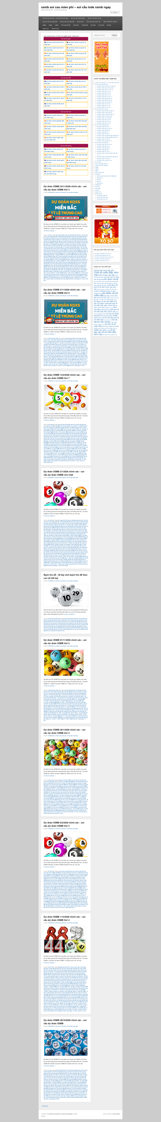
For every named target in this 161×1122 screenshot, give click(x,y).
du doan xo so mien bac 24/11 (63, 239)
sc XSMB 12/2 (79, 442)
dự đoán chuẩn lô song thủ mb (104, 116)
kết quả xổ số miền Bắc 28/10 (79, 1084)
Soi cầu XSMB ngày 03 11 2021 (65, 362)
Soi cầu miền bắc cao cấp (94, 18)
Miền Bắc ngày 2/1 (79, 544)
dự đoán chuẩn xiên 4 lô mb (104, 123)
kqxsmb (84, 259)
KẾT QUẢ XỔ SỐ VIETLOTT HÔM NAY (107, 176)
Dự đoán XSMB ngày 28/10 (57, 1081)
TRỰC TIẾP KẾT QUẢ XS (110, 21)
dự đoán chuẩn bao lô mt (103, 126)
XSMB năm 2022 (47, 565)
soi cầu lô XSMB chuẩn (72, 448)
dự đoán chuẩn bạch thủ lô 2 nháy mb (106, 86)
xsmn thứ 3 (62, 907)
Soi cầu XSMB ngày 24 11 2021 (63, 273)
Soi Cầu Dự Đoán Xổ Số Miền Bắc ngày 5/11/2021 (76, 356)
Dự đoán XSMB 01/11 (72, 699)
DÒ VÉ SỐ (101, 25)
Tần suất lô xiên (71, 274)
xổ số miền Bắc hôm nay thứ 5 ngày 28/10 (56, 1097)
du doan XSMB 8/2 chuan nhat (58, 875)
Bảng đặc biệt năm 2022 (77, 520)
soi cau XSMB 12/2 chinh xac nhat (66, 453)
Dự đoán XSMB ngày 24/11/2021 (74, 253)
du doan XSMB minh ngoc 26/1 (79, 787)
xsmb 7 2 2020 (69, 906)
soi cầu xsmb (73, 271)
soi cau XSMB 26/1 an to (64, 805)
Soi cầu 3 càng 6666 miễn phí (70, 262)
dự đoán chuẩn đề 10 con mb (104, 96)
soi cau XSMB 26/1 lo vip (49, 807)
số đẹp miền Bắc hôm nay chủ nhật (61, 546)
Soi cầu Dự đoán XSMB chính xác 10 (60, 997)
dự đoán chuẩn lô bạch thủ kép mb (105, 111)
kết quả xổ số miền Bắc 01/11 (61, 705)
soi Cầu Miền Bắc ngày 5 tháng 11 (76, 359)
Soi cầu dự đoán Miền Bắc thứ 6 (56, 356)
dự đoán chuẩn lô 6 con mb (103, 105)
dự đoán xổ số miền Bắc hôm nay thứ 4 (74, 977)
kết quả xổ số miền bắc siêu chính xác (78, 543)
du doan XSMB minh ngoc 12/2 (68, 432)
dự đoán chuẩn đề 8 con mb (104, 95)
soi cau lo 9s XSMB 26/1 (70, 799)
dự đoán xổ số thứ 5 (53, 1079)
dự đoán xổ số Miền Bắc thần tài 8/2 (78, 885)
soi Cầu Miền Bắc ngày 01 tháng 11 (70, 713)
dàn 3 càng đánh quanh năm (75, 238)
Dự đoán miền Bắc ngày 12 (52, 976)
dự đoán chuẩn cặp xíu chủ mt (104, 128)
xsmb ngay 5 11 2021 (79, 365)
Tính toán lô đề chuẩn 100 (93, 21)
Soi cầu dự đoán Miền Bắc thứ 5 (64, 1088)
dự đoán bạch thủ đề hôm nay (51, 624)
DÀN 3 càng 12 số (54, 970)
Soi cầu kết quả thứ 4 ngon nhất (55, 268)
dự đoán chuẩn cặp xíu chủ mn (104, 144)
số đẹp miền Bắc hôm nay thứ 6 (54, 355)
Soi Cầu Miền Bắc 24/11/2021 (56, 270)
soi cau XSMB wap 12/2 (66, 456)
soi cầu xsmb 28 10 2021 (55, 1094)
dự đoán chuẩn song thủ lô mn (104, 160)
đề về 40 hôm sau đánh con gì (67, 704)
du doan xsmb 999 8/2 (75, 877)
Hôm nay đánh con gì (82, 256)
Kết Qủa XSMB (60, 441)
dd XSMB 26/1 (72, 781)
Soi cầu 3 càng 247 (58, 262)
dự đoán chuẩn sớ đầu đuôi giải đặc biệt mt (107, 137)
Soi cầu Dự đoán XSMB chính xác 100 (72, 550)
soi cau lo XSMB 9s (50, 802)
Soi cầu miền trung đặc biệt (50, 21)
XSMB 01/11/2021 (65, 719)
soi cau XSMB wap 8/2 (49, 903)
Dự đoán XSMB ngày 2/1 (58, 538)
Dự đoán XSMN (52, 441)
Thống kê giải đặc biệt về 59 (66, 276)
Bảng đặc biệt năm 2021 (75, 235)
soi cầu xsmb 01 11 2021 (81, 714)
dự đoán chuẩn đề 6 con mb (104, 93)
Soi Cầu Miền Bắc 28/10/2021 (71, 1091)
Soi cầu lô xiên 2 (83, 268)
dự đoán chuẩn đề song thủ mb (104, 102)
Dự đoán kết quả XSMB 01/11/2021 (68, 693)
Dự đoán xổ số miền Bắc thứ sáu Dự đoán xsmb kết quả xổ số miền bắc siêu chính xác (65, 247)
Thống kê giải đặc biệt (62, 457)
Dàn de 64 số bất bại (58, 623)
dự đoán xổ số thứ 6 (58, 347)
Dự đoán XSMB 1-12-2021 (58, 982)
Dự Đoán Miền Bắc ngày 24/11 (57, 244)
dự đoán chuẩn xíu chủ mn (103, 158)
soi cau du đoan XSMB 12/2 (78, 444)
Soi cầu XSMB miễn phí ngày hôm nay (64, 901)
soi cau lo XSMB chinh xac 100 (59, 448)
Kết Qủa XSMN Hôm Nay (64, 259)
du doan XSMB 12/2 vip (61, 430)
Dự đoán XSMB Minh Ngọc (80, 251)
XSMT (56, 25)
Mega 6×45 (100, 178)
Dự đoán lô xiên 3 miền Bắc (74, 528)
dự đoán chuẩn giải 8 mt (103, 132)
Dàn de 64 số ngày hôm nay (69, 623)
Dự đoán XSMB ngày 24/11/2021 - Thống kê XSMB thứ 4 (65, 253)
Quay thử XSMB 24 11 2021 (63, 260)
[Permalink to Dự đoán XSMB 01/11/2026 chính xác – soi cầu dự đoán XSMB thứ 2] (64, 677)
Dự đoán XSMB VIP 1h (65, 986)
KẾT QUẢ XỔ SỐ (65, 25)
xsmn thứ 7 (82, 460)
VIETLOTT (76, 25)
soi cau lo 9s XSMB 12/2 (66, 445)
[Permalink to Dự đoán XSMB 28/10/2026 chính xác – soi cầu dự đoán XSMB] (66, 1057)
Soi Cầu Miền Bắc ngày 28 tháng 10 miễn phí (62, 1093)
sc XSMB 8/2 (70, 889)
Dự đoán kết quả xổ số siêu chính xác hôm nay (74, 241)
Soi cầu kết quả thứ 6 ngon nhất (69, 358)
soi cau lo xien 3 (49, 553)
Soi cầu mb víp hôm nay (65, 553)
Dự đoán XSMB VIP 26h (71, 254)
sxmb (65, 274)
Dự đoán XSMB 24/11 (78, 250)
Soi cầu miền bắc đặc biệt (78, 18)
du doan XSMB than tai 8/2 (75, 879)
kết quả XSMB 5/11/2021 (61, 353)
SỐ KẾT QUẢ (55, 29)
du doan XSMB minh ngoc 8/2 (61, 879)
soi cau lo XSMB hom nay (74, 895)
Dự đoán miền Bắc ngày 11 (55, 694)
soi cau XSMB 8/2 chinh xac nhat (53, 900)
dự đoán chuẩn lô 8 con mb (103, 107)
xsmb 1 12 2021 (78, 1009)
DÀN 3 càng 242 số (63, 238)
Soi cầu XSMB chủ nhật (80, 556)
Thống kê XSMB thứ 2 (58, 717)
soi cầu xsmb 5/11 (53, 362)
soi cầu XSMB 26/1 (53, 805)
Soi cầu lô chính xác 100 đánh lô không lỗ (69, 892)
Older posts (44, 1106)
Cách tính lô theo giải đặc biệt (76, 621)
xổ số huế (63, 459)
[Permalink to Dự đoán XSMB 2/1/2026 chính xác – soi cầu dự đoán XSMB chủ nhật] (66, 507)
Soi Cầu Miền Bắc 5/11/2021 (61, 359)
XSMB (44, 25)
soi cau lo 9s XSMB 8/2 (53, 892)
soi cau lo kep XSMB (53, 447)
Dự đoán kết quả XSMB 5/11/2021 (68, 341)
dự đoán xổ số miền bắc (70, 244)
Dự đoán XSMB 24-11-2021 (65, 250)
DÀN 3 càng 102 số (66, 523)
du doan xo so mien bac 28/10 (75, 1071)
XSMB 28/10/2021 (79, 1097)
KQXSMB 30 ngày (80, 441)
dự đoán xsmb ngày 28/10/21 (70, 1082)
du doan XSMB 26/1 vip (73, 786)
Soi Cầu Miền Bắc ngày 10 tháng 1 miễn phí (69, 555)
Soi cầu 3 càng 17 (78, 992)
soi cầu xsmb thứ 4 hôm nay (80, 1005)
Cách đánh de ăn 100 (52, 621)
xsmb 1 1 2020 (49, 564)
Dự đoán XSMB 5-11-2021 (69, 347)
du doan (53, 239)
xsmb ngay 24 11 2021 (79, 279)
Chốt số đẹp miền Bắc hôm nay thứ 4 (67, 236)
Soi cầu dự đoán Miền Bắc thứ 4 (63, 995)
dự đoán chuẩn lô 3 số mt (103, 133)
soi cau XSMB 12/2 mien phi (63, 454)
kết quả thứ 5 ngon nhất (66, 1084)
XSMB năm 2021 (70, 279)
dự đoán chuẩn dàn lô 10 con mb (105, 89)
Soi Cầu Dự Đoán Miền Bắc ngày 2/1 (73, 549)
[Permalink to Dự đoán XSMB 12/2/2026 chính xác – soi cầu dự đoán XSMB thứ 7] (66, 411)
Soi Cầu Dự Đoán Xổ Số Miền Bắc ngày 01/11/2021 (67, 710)
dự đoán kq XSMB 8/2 (71, 882)
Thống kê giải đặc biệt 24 (81, 274)
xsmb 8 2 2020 (47, 460)
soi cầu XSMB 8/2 (73, 898)
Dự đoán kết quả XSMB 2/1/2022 (51, 528)
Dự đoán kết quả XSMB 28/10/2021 (59, 1073)
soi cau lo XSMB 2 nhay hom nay (78, 447)
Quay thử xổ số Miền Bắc (61, 442)
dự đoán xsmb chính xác (81, 982)
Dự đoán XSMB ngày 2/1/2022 (72, 538)
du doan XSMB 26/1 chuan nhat (76, 784)
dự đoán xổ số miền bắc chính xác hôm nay (61, 245)
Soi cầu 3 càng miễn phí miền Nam (71, 547)
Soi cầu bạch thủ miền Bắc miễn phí (58, 627)
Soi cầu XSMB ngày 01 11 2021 (60, 716)
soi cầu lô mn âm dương (64, 447)
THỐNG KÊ (85, 25)
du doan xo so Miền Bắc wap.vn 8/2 (70, 874)
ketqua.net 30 (67, 441)
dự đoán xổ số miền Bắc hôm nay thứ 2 (58, 696)
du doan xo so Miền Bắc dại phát (56, 427)
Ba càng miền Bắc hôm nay (62, 235)
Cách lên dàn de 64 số (63, 621)
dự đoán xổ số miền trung (56, 439)
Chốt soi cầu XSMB (50, 426)
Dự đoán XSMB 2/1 (78, 535)
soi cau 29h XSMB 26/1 (49, 798)
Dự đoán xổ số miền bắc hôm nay (67, 438)
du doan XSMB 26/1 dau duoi (61, 786)
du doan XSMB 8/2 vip (55, 877)
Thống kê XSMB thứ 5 (71, 1096)
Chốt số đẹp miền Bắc (52, 236)
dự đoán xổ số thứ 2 (62, 699)
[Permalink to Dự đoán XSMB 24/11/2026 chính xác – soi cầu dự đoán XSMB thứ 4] (66, 222)
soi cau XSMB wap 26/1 (78, 808)
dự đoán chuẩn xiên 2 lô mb (104, 119)
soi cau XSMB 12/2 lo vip (80, 453)
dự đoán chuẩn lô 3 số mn (103, 151)
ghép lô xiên (73, 256)
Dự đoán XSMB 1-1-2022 (67, 535)
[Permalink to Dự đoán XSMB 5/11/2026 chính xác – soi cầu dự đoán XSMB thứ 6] (66, 325)
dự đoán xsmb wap (82, 254)
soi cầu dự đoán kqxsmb (56, 263)
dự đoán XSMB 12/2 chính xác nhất (71, 439)
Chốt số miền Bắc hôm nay (52, 238)
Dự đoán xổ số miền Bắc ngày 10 (66, 1076)
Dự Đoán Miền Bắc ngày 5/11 (52, 343)
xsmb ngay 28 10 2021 (54, 1099)
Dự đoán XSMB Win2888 (49, 256)
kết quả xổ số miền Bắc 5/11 (74, 352)
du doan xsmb (73, 239)
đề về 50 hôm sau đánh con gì (63, 256)
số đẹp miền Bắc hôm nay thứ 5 (62, 1087)
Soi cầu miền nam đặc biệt (67, 21)
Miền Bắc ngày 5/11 (72, 353)
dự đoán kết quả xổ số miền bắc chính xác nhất (75, 880)
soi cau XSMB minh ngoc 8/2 (80, 901)
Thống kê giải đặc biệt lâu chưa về (52, 276)
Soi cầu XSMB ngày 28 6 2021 (78, 1094)
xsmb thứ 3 (53, 907)
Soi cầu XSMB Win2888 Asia (58, 810)
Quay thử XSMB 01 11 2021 (73, 707)
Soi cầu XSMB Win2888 (77, 456)
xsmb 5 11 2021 (62, 365)
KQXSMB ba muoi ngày (49, 442)
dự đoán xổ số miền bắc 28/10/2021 (74, 1074)
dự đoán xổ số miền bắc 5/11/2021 (80, 343)
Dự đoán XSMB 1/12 (69, 982)
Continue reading (50, 231)
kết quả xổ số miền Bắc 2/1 (61, 543)
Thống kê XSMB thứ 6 (64, 364)
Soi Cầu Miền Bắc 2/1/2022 (78, 553)
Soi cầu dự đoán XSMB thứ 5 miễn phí (63, 1090)
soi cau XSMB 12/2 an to (52, 453)
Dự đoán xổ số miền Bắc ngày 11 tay (73, 247)
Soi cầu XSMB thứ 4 (76, 273)
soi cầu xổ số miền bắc (64, 271)
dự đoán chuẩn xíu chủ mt (103, 139)
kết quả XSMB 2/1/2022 (49, 544)
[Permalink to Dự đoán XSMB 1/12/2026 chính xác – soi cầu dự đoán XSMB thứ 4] (65, 954)
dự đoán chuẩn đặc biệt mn (103, 148)
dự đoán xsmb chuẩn (57, 251)
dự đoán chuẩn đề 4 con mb (104, 91)
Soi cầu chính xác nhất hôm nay (74, 627)
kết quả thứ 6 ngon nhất (61, 352)
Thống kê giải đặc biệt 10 (80, 559)
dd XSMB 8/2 (59, 872)
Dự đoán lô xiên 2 (63, 242)
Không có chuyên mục (76, 259)
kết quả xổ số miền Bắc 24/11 (62, 257)
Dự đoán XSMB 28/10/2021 (75, 1079)
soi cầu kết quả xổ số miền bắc (71, 268)
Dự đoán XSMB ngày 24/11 (59, 253)
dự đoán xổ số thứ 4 (54, 250)
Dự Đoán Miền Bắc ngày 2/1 (58, 529)
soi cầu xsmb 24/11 (51, 273)
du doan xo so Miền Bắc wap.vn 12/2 (73, 427)
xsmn (77, 460)
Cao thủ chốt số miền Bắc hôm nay (66, 424)
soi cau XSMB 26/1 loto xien (62, 807)
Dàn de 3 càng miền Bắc (79, 970)
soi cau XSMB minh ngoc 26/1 (65, 808)
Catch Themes (116, 1114)
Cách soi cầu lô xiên (75, 967)
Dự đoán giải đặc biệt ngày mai (55, 241)
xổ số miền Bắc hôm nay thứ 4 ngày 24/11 (71, 277)
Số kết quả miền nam (102, 199)
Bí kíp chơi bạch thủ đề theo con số (62, 620)
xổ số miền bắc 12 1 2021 (80, 459)
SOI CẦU (93, 25)
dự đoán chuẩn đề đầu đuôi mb (104, 100)
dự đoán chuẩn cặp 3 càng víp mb (105, 88)
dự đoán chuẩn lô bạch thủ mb (104, 112)
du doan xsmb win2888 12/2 (64, 433)
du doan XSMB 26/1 (63, 784)
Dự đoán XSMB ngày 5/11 (59, 349)
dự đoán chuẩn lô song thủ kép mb (105, 114)
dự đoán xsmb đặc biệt (67, 251)
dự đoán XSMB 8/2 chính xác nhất (64, 886)
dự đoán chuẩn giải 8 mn (103, 149)
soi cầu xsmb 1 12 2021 (76, 1003)
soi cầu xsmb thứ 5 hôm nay (58, 1096)
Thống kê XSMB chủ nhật (80, 561)
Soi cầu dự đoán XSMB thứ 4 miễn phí (53, 998)
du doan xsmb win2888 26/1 (74, 789)
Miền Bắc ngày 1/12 (72, 991)
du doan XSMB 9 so (72, 430)
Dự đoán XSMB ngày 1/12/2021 (67, 985)
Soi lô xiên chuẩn (55, 274)
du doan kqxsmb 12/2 (68, 426)
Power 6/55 (100, 183)
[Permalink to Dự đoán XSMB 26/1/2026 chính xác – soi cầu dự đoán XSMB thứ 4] (66, 767)
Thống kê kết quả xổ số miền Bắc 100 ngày (60, 904)
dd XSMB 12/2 (59, 426)
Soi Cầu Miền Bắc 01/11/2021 (55, 713)
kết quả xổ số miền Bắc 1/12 (53, 989)
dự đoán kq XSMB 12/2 (79, 435)
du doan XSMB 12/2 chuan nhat (64, 429)
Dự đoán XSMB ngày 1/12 (53, 985)
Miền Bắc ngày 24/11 (51, 260)
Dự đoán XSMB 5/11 (80, 347)
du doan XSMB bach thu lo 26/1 (64, 787)
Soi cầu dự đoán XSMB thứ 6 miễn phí (53, 358)
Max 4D (99, 181)
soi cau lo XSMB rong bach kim (69, 450)
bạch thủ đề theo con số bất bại (78, 618)
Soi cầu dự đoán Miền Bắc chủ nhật (56, 549)
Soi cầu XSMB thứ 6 (78, 362)
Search (114, 35)
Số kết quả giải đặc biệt (75, 546)
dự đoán (57, 341)
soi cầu (50, 235)
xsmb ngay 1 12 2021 (72, 1011)
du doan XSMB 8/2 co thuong (73, 875)
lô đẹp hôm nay (51, 626)
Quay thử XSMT (75, 796)
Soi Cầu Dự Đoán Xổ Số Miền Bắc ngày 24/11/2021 (66, 265)
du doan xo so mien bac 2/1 (59, 524)
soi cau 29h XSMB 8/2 (78, 889)
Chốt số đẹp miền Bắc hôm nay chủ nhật (69, 521)
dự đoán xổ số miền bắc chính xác (74, 436)
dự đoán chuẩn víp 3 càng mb (104, 118)
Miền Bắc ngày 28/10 (80, 1085)
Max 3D (99, 179)
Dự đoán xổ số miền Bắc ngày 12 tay (64, 979)
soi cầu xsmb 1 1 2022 (60, 556)
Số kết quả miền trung (102, 197)
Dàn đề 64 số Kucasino (82, 623)
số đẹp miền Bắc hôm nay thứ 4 (77, 260)
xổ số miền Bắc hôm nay (54, 277)
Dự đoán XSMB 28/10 (64, 1079)
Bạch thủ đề (67, 618)
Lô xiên (72, 544)
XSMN (50, 25)
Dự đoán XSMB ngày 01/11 (67, 700)
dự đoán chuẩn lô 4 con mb (103, 103)
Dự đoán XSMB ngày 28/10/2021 (71, 1081)
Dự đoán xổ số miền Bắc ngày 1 (67, 532)
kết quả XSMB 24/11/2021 (52, 259)
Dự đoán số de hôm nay (56, 792)
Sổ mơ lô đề (80, 21)
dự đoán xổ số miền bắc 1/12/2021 (79, 976)
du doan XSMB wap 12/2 (52, 433)
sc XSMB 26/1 (83, 796)
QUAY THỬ (46, 29)
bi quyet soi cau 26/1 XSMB (64, 780)
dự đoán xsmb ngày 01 (54, 700)
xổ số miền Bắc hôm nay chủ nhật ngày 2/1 (72, 562)
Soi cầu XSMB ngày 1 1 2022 (64, 558)
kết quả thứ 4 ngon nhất (49, 257)
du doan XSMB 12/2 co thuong (79, 429)
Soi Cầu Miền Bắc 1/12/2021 (52, 1002)
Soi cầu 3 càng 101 (57, 547)
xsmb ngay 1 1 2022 (57, 565)
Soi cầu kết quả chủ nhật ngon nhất (66, 552)
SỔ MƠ (109, 25)
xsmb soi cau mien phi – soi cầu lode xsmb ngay (76, 7)
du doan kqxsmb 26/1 (81, 781)
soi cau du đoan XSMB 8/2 (66, 891)
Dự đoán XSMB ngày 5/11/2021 (72, 349)
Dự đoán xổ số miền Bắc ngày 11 (56, 247)
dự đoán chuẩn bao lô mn (103, 146)
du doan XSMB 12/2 (51, 429)
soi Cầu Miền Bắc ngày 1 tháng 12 (68, 1002)
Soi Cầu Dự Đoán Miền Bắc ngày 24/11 (72, 263)
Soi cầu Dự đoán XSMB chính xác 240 (63, 266)
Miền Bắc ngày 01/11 (61, 707)
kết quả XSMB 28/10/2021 (68, 1085)
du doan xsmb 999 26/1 (50, 787)
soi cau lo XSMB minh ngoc (54, 450)
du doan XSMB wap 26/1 (61, 789)
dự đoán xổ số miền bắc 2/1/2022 (54, 531)
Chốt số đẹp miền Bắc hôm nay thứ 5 (76, 1070)
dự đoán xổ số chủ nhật (71, 529)
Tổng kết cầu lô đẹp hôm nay (57, 630)
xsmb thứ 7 (73, 460)
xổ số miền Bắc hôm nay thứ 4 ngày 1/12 (64, 1009)
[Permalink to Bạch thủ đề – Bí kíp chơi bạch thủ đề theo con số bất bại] (66, 608)
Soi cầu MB (46, 270)
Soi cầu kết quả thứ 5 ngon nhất (80, 1090)
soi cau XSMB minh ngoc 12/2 (53, 456)
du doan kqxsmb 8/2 (67, 872)
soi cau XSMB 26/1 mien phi (76, 807)
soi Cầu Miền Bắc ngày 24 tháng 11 (72, 270)
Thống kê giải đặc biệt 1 (73, 1006)
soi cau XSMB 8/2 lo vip (66, 900)
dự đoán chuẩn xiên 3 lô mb (104, 121)
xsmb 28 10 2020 (70, 1097)
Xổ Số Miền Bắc (70, 459)
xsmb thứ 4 (57, 813)
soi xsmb (62, 274)
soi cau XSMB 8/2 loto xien (79, 900)
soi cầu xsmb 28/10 (65, 1094)
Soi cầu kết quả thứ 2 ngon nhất (61, 711)
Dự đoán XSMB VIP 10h (69, 540)
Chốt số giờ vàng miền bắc (57, 340)
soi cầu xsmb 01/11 (48, 716)
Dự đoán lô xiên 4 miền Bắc (74, 242)
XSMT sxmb (50, 462)
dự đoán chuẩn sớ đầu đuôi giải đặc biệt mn (107, 156)
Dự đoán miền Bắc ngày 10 (74, 1073)
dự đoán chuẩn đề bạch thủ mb (104, 98)
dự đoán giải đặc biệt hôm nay (75, 971)
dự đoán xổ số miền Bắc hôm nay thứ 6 (53, 344)
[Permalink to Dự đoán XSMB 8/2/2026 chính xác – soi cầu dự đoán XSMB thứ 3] (66, 858)
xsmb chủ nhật (64, 564)
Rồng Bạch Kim (71, 442)
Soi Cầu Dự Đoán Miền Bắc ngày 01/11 (74, 708)
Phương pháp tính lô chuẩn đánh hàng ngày (66, 626)
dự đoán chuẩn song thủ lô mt (104, 141)
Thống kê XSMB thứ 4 (79, 276)
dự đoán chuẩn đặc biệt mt (103, 130)
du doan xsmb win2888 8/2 (57, 880)
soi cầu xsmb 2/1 (70, 556)
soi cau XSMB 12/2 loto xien (50, 454)
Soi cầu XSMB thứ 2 (73, 716)
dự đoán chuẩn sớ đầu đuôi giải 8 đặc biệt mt (108, 135)
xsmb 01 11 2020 (56, 719)
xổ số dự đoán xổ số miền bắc (53, 459)
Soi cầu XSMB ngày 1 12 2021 (56, 1005)
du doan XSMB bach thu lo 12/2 (53, 432)
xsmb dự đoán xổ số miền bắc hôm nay (55, 279)
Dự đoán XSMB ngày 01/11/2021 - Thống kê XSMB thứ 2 (62, 702)
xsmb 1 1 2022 (57, 564)
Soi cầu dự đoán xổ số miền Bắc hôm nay (61, 444)
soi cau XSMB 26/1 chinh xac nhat (79, 805)
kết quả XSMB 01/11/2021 (50, 707)
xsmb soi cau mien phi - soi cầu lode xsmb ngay (66, 192)
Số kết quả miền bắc (102, 195)
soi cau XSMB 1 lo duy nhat (72, 451)
